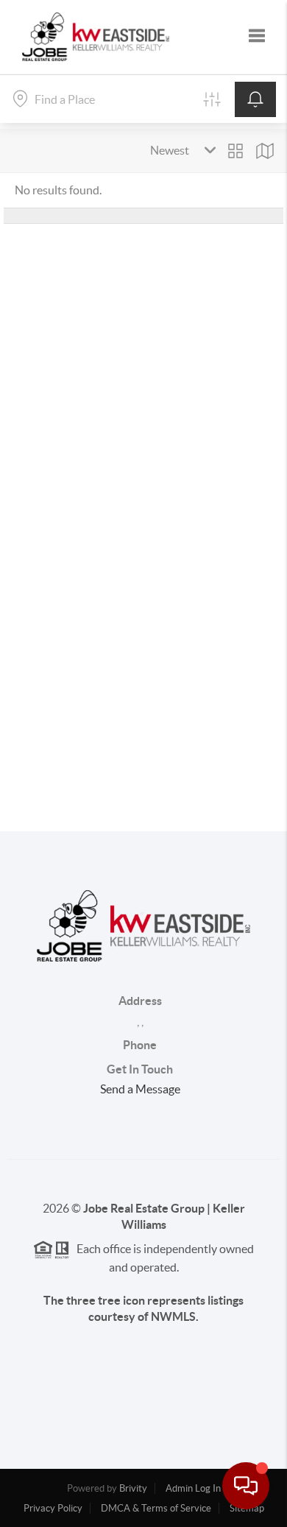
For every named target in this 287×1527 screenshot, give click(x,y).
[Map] (265, 151)
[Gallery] (235, 151)
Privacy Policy (53, 1508)
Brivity (133, 1488)
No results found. (58, 190)
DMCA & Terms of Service (156, 1508)
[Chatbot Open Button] (245, 1485)
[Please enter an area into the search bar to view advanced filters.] (212, 99)
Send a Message (140, 1089)
